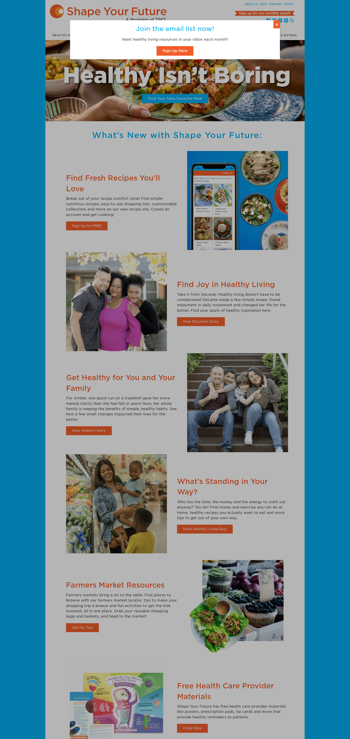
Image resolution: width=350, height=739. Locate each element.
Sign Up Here (175, 51)
